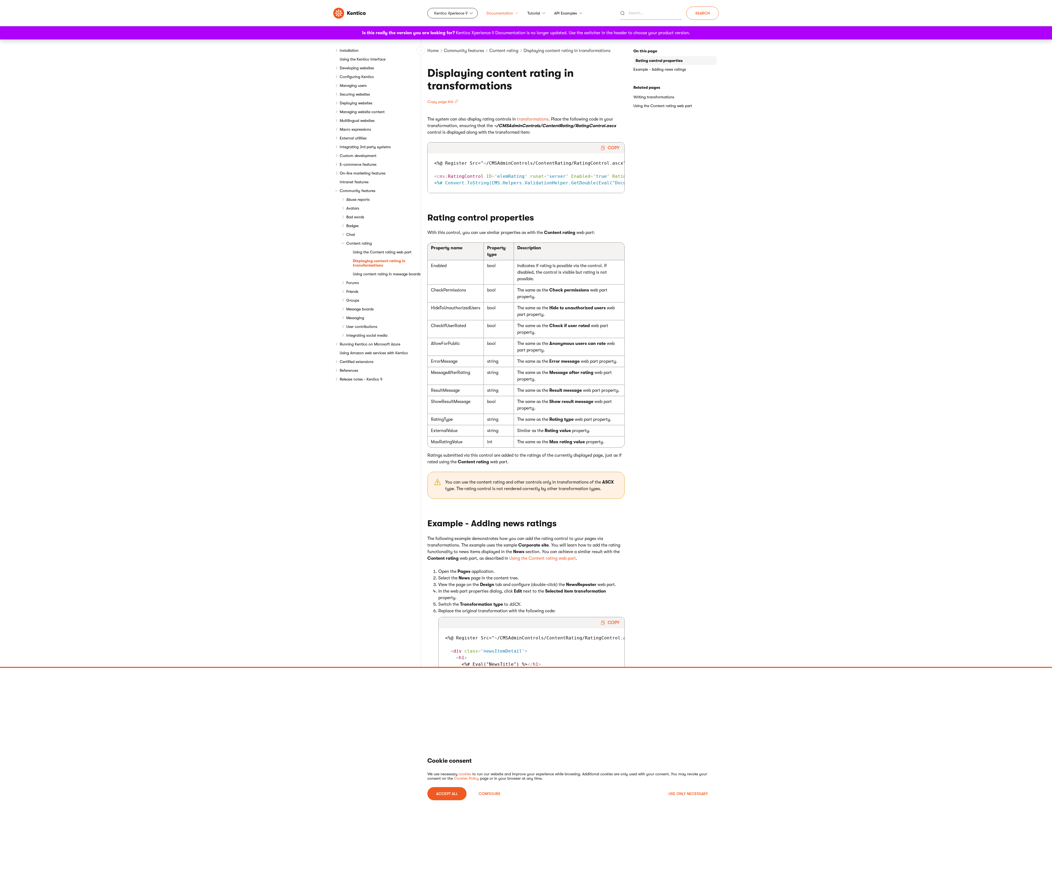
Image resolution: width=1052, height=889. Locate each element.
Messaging (355, 318)
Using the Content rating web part (382, 252)
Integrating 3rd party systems (365, 147)
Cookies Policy (466, 778)
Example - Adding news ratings (659, 69)
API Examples (565, 13)
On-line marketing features (362, 173)
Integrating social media (366, 335)
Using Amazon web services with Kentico (374, 353)
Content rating (359, 243)
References (349, 370)
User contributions (361, 326)
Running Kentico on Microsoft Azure (370, 344)
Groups (352, 300)
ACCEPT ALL (447, 793)
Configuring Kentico (357, 77)
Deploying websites (356, 103)
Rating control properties (659, 60)
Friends (352, 291)
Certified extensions (356, 361)
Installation (349, 50)
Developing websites (357, 68)
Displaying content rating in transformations (379, 263)
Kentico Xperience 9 (451, 13)
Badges (352, 226)
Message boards (360, 309)
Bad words (355, 217)
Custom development (358, 155)
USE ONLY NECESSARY (688, 793)
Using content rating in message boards (387, 274)
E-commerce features (358, 164)
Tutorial (533, 13)
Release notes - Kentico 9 (361, 379)
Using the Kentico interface (362, 59)
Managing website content (362, 112)
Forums (352, 283)
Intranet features (354, 182)
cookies (465, 774)
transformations (532, 119)
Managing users (353, 85)
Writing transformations (653, 97)
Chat (350, 234)
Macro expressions (355, 129)
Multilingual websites (357, 120)
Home (433, 50)
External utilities (353, 138)
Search (702, 13)
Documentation (500, 13)
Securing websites (355, 94)
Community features (357, 190)
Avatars (352, 208)
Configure (490, 793)
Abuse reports (358, 199)
